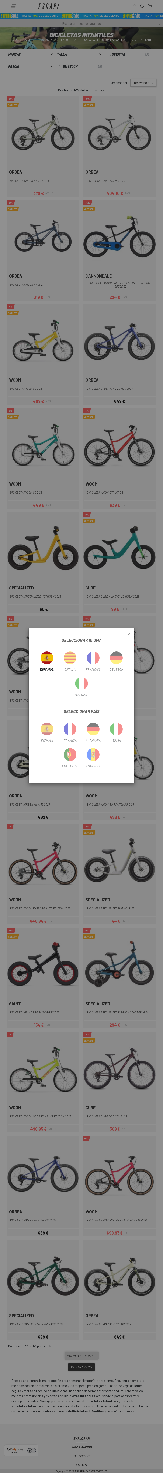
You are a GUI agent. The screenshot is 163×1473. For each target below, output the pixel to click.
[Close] (129, 634)
